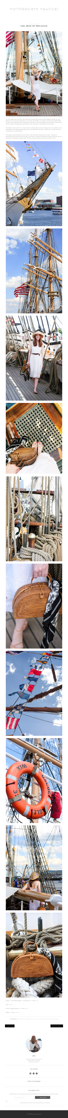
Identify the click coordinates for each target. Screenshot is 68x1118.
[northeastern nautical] (34, 16)
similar (17, 1012)
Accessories (22, 1019)
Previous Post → (56, 1025)
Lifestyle (35, 1019)
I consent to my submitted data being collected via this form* (25, 1101)
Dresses (28, 1019)
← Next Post (10, 1025)
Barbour (10, 1004)
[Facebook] (37, 1073)
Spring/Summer (54, 1019)
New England (43, 1019)
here (31, 1000)
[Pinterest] (33, 1073)
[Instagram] (30, 1073)
